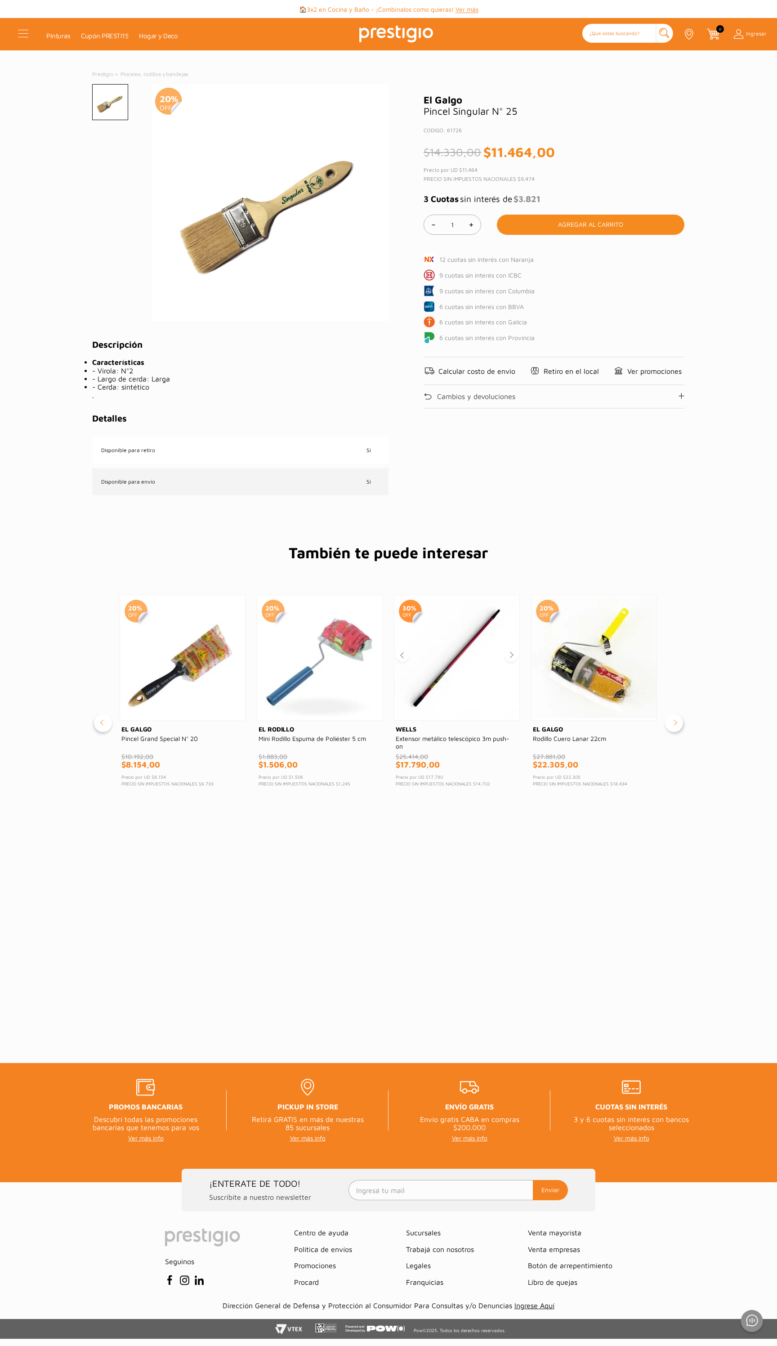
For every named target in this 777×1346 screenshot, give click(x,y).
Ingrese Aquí (534, 1305)
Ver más (466, 9)
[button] (627, 34)
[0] (712, 34)
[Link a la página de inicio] (103, 74)
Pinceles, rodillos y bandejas (154, 74)
